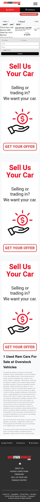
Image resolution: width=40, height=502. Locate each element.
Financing (19, 474)
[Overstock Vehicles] (12, 3)
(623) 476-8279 (7, 443)
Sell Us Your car (19, 477)
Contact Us (21, 443)
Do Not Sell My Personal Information (16, 496)
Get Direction (34, 443)
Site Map (33, 494)
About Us (19, 468)
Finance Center (19, 480)
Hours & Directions (19, 471)
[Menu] (35, 4)
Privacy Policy (24, 494)
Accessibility (15, 494)
